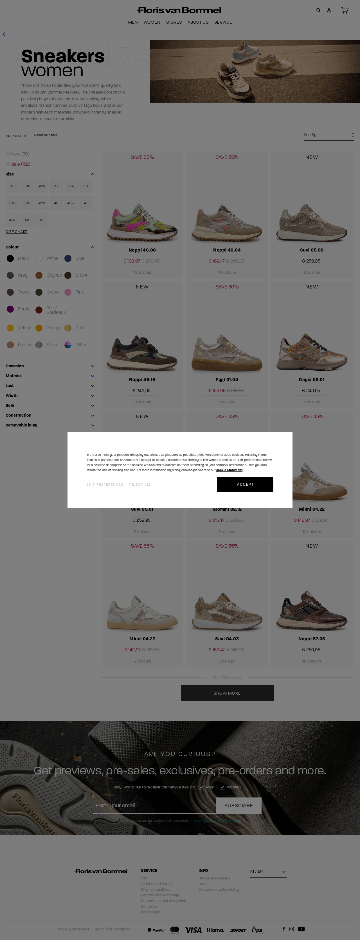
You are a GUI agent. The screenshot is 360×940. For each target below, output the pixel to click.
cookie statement (229, 470)
